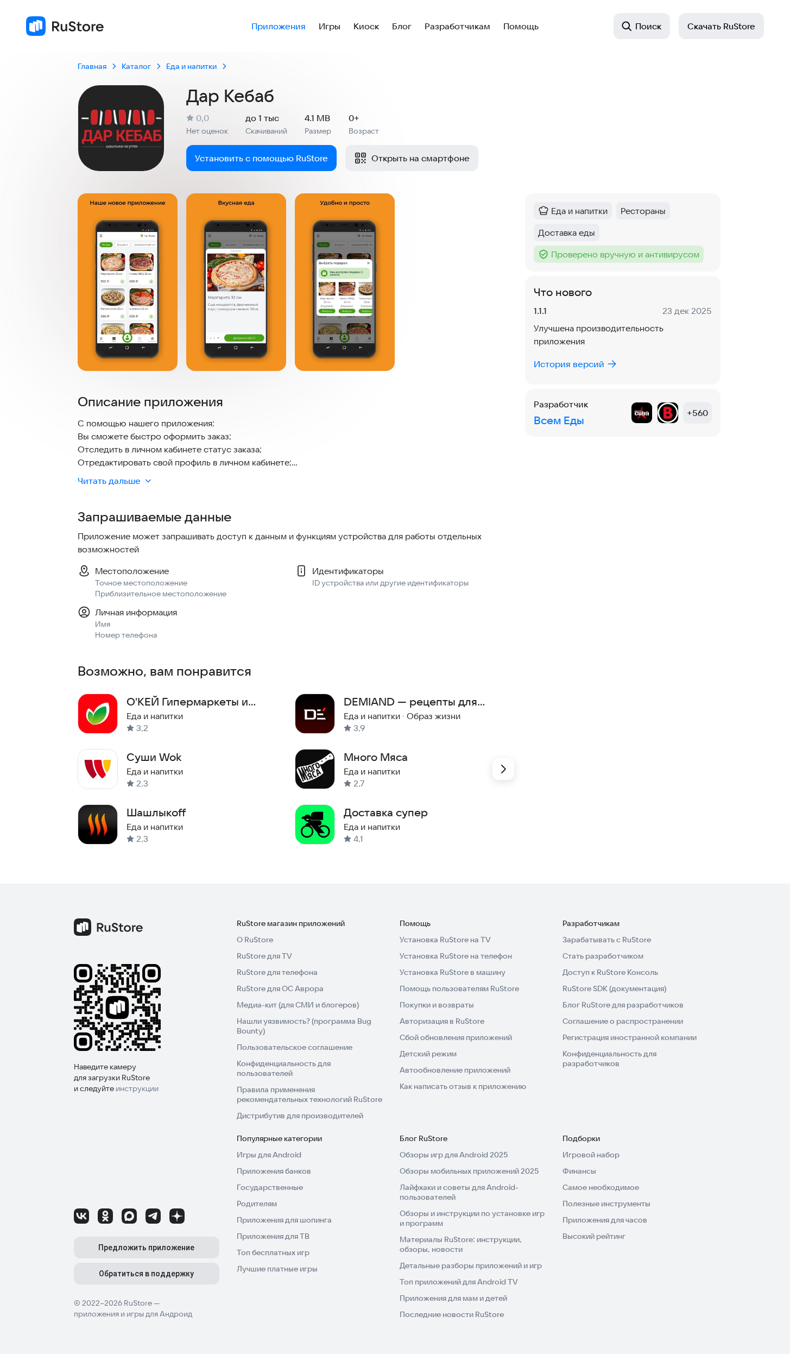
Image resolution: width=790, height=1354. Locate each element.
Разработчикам (457, 26)
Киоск (366, 26)
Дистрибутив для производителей (300, 1115)
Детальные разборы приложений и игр (471, 1265)
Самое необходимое (601, 1187)
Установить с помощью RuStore (261, 158)
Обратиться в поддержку (146, 1273)
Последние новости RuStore (452, 1314)
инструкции (137, 1088)
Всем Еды (559, 420)
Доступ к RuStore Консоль (610, 972)
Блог (402, 26)
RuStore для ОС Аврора (280, 988)
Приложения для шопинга (284, 1220)
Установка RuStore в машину (452, 972)
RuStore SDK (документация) (614, 988)
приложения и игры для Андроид (133, 1314)
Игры (329, 26)
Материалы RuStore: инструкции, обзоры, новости (461, 1244)
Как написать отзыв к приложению (463, 1086)
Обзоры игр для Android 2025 (454, 1155)
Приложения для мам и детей (453, 1298)
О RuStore (255, 939)
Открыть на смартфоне (420, 158)
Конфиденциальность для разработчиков (609, 1058)
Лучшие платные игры (277, 1269)
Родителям (257, 1203)
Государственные (270, 1187)
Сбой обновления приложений (456, 1037)
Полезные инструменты (606, 1203)
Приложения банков (274, 1171)
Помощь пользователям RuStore (459, 988)
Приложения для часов (605, 1220)
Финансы (579, 1171)
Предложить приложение (146, 1247)
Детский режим (428, 1054)
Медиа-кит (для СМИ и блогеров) (298, 1005)
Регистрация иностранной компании (630, 1037)
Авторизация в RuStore (442, 1021)
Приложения (278, 26)
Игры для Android (269, 1155)
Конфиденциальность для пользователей (284, 1068)
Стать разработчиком (603, 956)
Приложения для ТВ (273, 1236)
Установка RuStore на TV (445, 939)
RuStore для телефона (277, 972)
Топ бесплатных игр (273, 1252)
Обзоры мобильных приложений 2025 (469, 1171)
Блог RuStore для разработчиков (623, 1005)
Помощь (521, 26)
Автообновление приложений (455, 1070)
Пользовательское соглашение (294, 1047)
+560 (697, 412)
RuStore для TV (264, 956)
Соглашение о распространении (623, 1021)
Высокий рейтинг (594, 1236)
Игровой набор (591, 1155)
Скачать (721, 26)
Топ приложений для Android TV (459, 1282)
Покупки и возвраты (437, 1005)
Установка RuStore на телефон (456, 956)
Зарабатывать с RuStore (607, 939)
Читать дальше (109, 480)
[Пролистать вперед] (503, 769)
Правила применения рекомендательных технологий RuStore (309, 1094)
